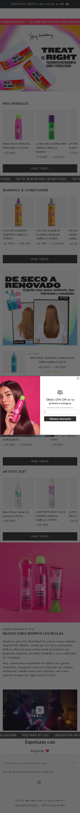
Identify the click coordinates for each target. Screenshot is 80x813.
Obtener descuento (60, 418)
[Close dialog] (77, 378)
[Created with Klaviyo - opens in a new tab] (40, 436)
